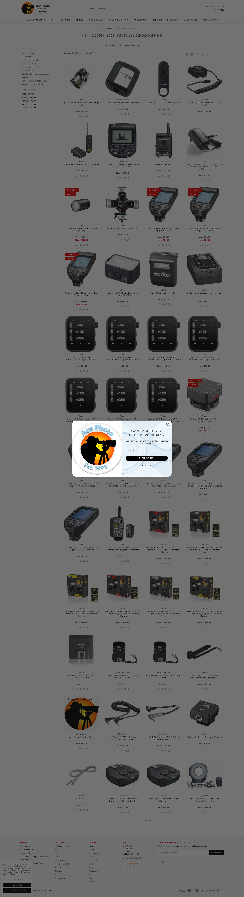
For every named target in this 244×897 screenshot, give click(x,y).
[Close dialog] (168, 424)
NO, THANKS (147, 466)
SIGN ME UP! (147, 458)
